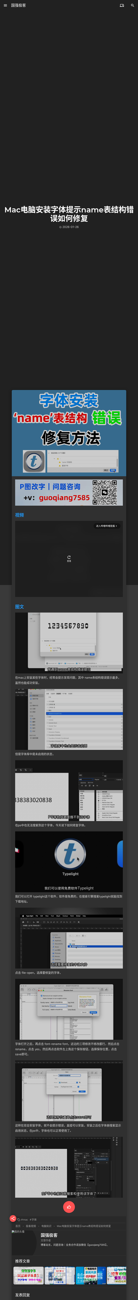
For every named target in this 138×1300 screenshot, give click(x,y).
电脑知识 (46, 1226)
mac (25, 1219)
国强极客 (18, 5)
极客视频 (31, 1226)
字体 (34, 1219)
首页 (18, 1226)
